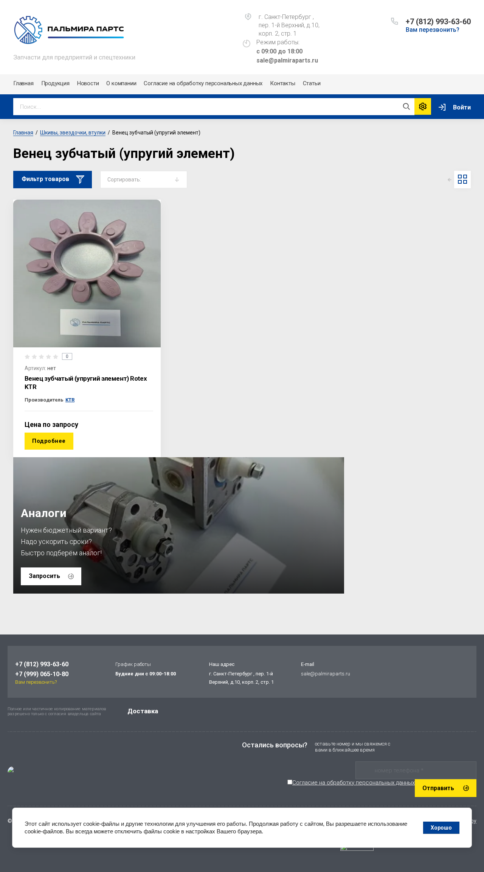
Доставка (142, 711)
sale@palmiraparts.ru (325, 674)
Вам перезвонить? (432, 29)
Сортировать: (124, 180)
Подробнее (49, 441)
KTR (69, 400)
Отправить (438, 788)
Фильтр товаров (45, 179)
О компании (121, 83)
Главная (23, 83)
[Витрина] (462, 179)
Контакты (282, 83)
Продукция (55, 83)
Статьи (312, 83)
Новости (88, 83)
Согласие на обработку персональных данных (203, 83)
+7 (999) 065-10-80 (41, 674)
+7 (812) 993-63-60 (438, 21)
